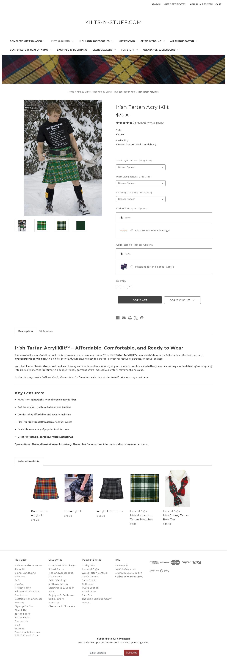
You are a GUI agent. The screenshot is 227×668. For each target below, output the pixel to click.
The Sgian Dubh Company (97, 598)
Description (25, 331)
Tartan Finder (22, 617)
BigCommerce (33, 632)
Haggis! (19, 584)
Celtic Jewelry (102, 49)
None (127, 217)
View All (86, 602)
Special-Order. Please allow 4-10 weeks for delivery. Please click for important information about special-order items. (81, 444)
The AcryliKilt (73, 511)
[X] (136, 317)
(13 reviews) (139, 122)
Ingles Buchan (90, 587)
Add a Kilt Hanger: (132, 208)
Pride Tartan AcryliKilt (39, 513)
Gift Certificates (175, 4)
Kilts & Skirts (60, 41)
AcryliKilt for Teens (110, 511)
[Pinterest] (142, 317)
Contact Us (21, 621)
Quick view (42, 485)
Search (155, 4)
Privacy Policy (23, 587)
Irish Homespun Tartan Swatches (141, 517)
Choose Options (45, 491)
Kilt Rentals (127, 41)
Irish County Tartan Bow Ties (176, 517)
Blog (17, 624)
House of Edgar (90, 569)
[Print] (130, 317)
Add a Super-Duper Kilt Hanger (152, 230)
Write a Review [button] (155, 122)
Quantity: (121, 280)
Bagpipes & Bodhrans (72, 49)
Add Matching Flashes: (134, 244)
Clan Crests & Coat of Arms (29, 49)
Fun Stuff (127, 49)
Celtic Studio (89, 580)
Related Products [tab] (29, 461)
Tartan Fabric (23, 613)
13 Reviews (46, 331)
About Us (20, 569)
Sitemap (19, 628)
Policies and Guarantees (29, 565)
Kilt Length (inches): (134, 192)
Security (19, 602)
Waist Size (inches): (133, 176)
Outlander (88, 584)
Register (207, 4)
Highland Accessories (94, 41)
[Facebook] (118, 317)
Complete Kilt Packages (26, 41)
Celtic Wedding (150, 41)
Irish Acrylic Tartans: (134, 160)
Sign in (193, 4)
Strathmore (89, 591)
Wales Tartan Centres (94, 572)
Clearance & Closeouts (159, 49)
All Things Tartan (182, 41)
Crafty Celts (89, 565)
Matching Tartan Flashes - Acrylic (154, 266)
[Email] (124, 317)
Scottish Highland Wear (28, 598)
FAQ (17, 580)
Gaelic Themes (90, 576)
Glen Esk (87, 595)
